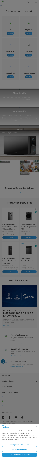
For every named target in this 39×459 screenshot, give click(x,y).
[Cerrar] (36, 427)
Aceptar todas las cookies (19, 455)
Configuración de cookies (20, 445)
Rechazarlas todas (19, 450)
